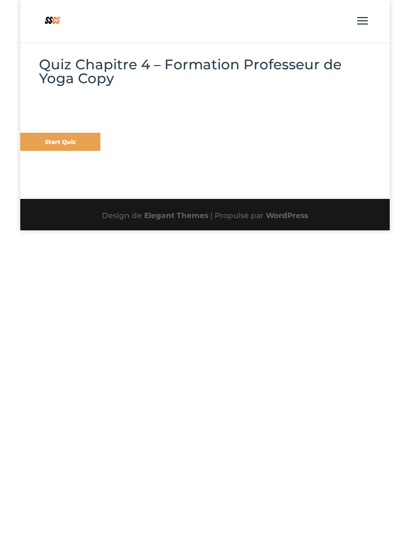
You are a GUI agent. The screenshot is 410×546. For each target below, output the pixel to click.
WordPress (287, 215)
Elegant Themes (176, 215)
